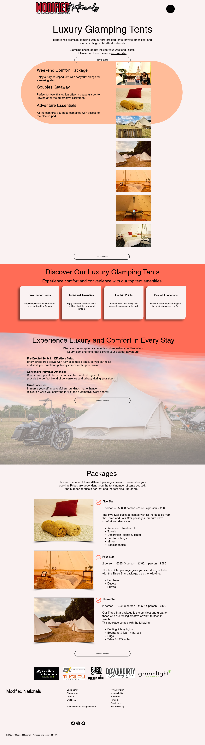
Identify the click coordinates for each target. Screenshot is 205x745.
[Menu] (170, 9)
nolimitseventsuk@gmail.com (81, 706)
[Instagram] (78, 723)
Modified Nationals (23, 691)
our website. (118, 53)
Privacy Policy (117, 689)
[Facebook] (73, 723)
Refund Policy (117, 706)
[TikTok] (83, 723)
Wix (56, 735)
